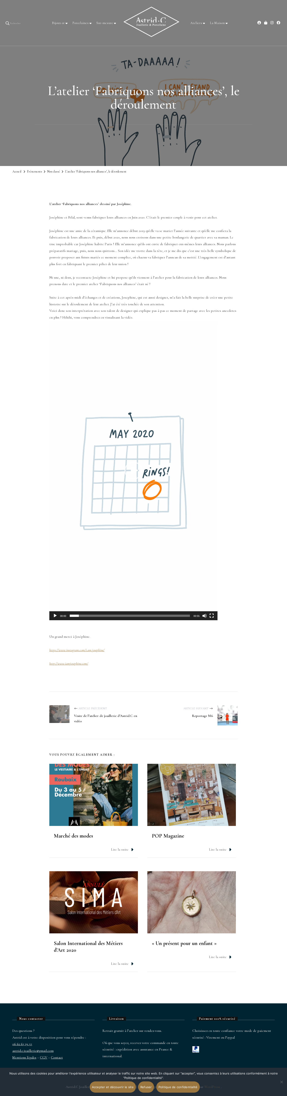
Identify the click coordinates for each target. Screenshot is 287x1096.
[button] (133, 471)
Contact (57, 1057)
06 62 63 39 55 (22, 1044)
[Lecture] (55, 619)
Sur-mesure (104, 23)
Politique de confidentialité (178, 1087)
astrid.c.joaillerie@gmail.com (33, 1050)
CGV (43, 1057)
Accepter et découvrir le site (113, 1087)
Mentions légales (24, 1057)
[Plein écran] (211, 619)
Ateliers (196, 23)
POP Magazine (168, 836)
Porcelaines (80, 23)
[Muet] (204, 619)
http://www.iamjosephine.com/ (68, 663)
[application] (133, 470)
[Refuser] (281, 1085)
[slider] (130, 616)
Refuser (146, 1087)
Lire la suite (120, 849)
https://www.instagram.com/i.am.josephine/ (76, 650)
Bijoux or (58, 23)
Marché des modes (73, 836)
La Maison (217, 23)
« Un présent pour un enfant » (184, 943)
